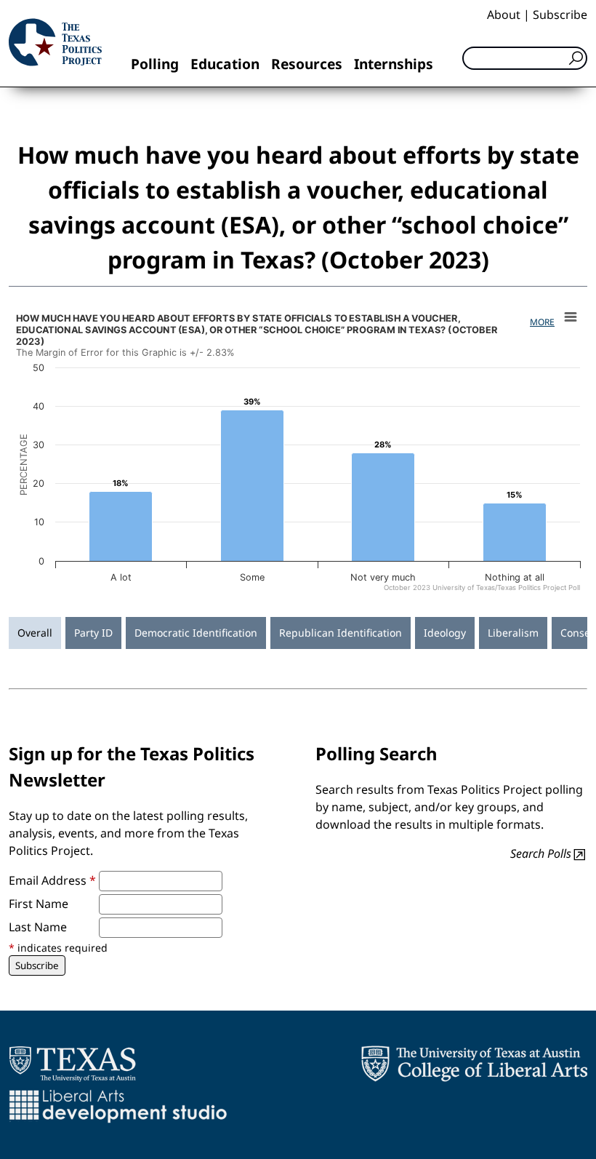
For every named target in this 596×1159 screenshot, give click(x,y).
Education (224, 63)
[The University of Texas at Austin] (72, 1064)
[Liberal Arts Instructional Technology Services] (118, 1106)
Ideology (445, 633)
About (503, 15)
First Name (38, 904)
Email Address (52, 880)
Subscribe (560, 15)
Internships (393, 63)
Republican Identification (340, 633)
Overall (34, 633)
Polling (155, 63)
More (542, 322)
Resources (306, 63)
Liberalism (513, 633)
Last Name (38, 927)
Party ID (93, 633)
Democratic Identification (195, 633)
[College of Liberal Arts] (474, 1064)
